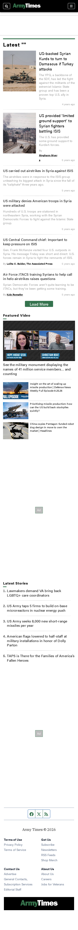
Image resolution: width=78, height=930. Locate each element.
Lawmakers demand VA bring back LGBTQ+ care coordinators (34, 593)
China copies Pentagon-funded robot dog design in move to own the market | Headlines (52, 427)
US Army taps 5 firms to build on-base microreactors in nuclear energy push (37, 608)
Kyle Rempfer (15, 294)
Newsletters (49, 849)
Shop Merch (49, 860)
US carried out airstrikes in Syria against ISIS (38, 170)
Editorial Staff (12, 889)
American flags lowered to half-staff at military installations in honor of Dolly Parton (37, 641)
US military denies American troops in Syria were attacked (37, 203)
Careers (46, 879)
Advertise (10, 874)
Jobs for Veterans (52, 884)
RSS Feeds (48, 855)
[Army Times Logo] (27, 6)
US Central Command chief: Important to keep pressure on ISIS (35, 242)
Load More (39, 304)
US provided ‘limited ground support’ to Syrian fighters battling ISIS (56, 123)
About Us (47, 874)
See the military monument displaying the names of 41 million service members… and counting (37, 369)
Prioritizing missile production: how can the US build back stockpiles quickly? (51, 407)
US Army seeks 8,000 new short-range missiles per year (37, 623)
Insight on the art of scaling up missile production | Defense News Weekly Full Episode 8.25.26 (50, 387)
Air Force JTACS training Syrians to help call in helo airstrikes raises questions (37, 276)
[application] (39, 341)
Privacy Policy (13, 844)
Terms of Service (15, 849)
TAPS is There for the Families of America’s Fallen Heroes (41, 658)
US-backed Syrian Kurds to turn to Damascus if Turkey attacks (56, 61)
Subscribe (47, 844)
